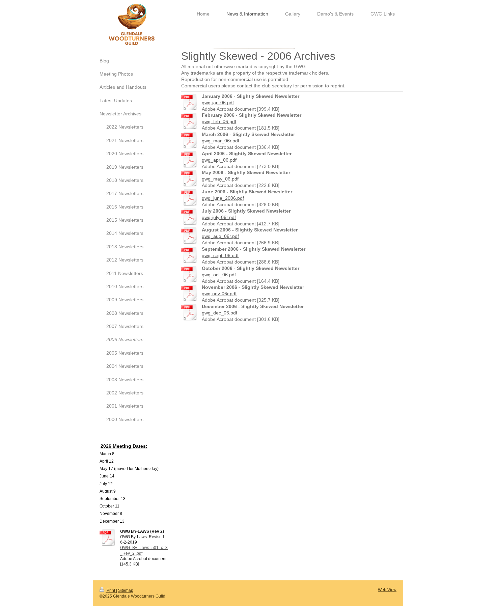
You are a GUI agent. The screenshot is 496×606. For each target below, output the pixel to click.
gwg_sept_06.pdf (220, 255)
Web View (387, 589)
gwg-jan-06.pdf (218, 102)
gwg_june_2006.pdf (223, 198)
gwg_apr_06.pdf (219, 160)
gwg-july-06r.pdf (219, 217)
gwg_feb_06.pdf (219, 121)
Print (111, 590)
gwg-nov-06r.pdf (219, 293)
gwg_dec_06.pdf (219, 312)
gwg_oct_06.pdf (219, 274)
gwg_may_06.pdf (220, 179)
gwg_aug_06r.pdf (220, 236)
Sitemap (125, 590)
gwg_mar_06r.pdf (220, 140)
